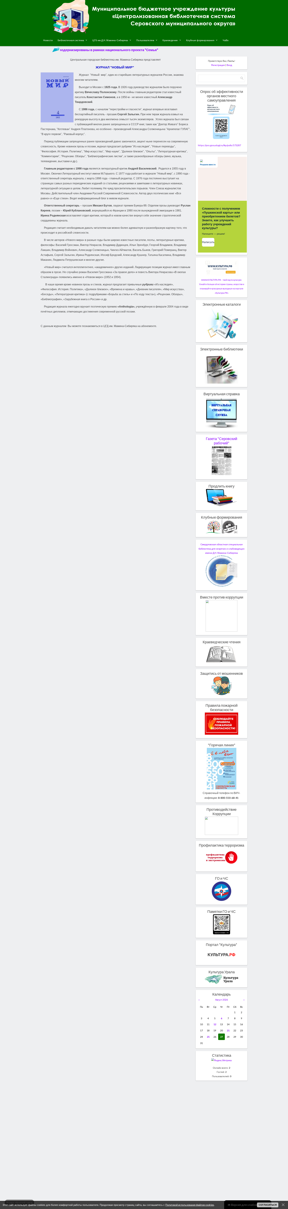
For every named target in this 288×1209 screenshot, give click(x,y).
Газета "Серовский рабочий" (221, 441)
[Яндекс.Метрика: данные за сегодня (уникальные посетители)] (221, 1060)
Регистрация (218, 65)
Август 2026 (221, 999)
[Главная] (144, 32)
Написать (208, 242)
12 (215, 1024)
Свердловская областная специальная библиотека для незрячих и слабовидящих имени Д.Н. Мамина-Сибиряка (221, 548)
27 (221, 1036)
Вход (229, 65)
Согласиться (268, 1205)
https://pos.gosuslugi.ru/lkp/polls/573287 (219, 145)
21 (228, 1030)
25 (208, 1036)
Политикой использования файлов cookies (189, 1204)
